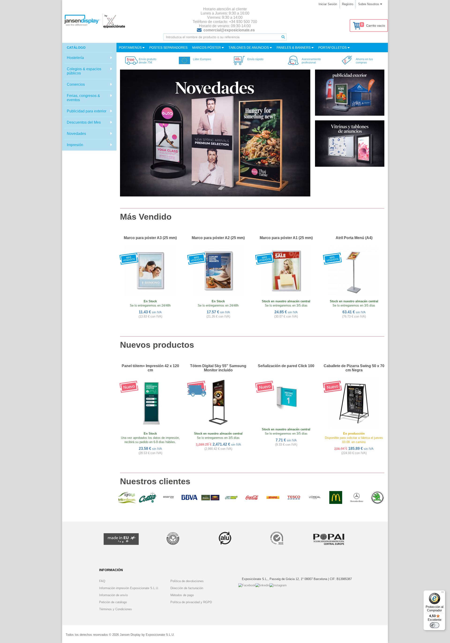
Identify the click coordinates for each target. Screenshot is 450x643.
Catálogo (76, 47)
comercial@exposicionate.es (229, 30)
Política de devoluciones (187, 581)
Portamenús (130, 47)
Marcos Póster (207, 47)
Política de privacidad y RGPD (191, 602)
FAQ (102, 581)
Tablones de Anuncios (249, 47)
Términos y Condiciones (115, 609)
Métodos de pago (182, 595)
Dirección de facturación (186, 588)
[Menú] (442, 593)
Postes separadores (168, 47)
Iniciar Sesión (328, 4)
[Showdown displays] (215, 133)
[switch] (434, 625)
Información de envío (113, 595)
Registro (347, 4)
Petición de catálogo (113, 602)
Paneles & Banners (294, 47)
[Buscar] (283, 37)
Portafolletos (333, 47)
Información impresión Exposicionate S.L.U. (129, 588)
